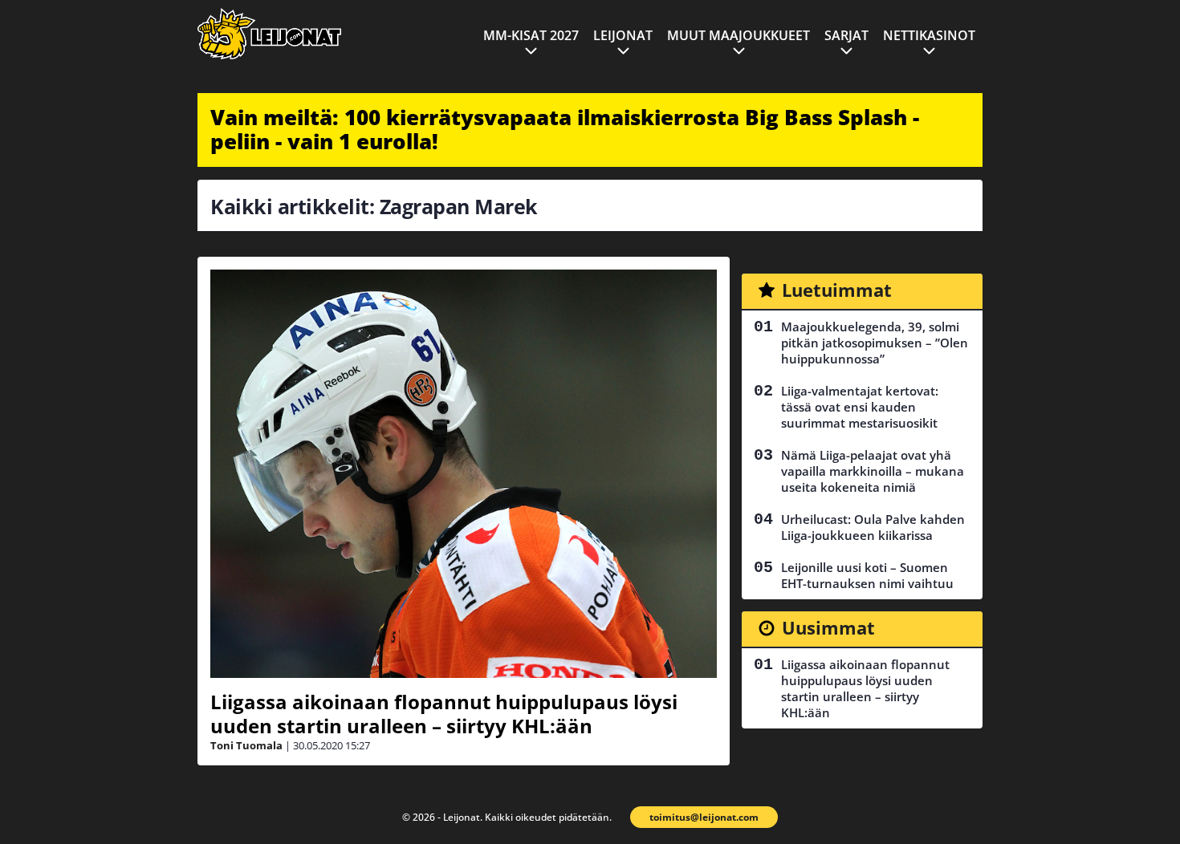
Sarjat (846, 35)
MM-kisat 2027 (531, 35)
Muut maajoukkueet (738, 35)
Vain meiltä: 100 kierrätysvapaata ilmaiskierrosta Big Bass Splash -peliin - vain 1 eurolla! (564, 129)
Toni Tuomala (246, 745)
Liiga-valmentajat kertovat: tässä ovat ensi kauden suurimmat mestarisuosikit (859, 407)
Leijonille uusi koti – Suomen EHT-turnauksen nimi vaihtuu (867, 575)
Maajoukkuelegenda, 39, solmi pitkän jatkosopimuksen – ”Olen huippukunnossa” (874, 343)
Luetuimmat (837, 290)
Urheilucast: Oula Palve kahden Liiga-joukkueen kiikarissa (873, 527)
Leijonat (623, 35)
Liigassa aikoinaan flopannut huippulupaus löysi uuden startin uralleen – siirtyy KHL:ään (443, 713)
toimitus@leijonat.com (704, 817)
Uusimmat (828, 627)
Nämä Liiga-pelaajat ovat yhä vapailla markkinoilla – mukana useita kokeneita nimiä (872, 471)
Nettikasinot (929, 35)
